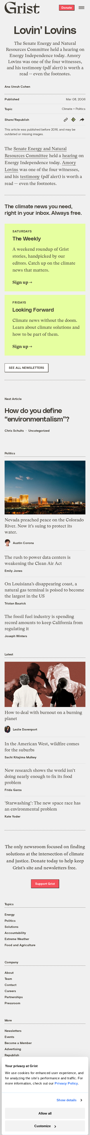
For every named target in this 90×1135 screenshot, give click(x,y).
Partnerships (14, 997)
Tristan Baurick (15, 603)
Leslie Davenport (25, 729)
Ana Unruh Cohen (17, 86)
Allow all (45, 1113)
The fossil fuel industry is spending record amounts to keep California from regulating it (44, 622)
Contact (10, 985)
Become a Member (18, 1043)
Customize (42, 1126)
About (9, 972)
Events (9, 1037)
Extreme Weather (17, 939)
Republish (12, 1055)
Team (8, 979)
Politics (10, 920)
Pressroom (12, 1003)
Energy (10, 914)
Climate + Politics (73, 109)
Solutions (11, 926)
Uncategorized (39, 430)
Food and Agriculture (20, 945)
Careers (10, 991)
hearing (70, 49)
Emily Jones (13, 571)
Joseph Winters (16, 636)
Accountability (15, 933)
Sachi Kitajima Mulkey (20, 757)
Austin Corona (23, 543)
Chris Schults (14, 430)
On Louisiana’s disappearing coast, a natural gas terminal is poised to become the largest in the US (44, 590)
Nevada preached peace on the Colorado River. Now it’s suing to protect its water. (44, 526)
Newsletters (13, 1031)
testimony (32, 67)
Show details (66, 1100)
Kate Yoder (12, 816)
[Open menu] (81, 7)
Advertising (13, 1049)
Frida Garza (13, 790)
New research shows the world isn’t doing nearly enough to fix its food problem (40, 776)
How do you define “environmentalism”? (37, 414)
